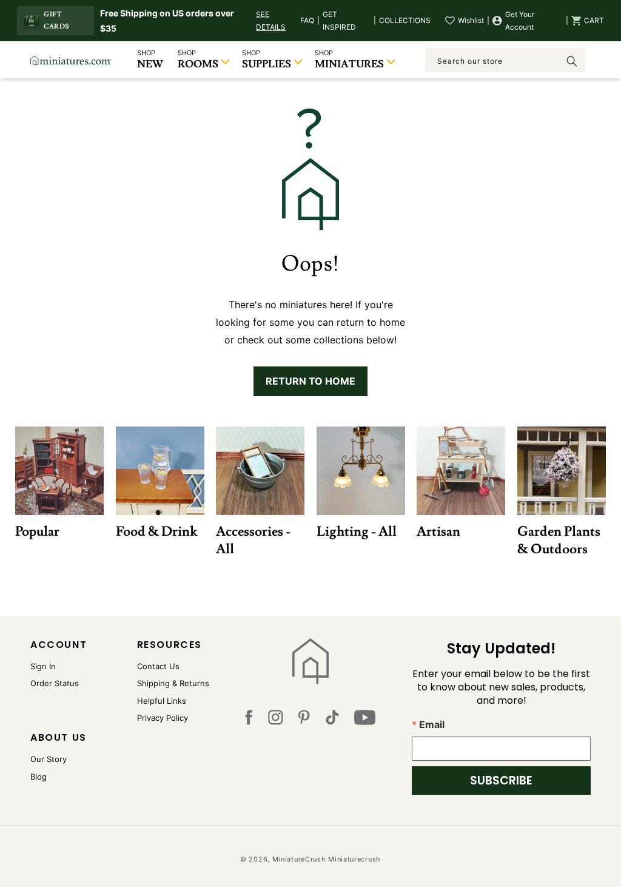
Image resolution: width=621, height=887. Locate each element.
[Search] (572, 61)
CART (594, 20)
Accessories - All (253, 540)
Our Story (48, 759)
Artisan (438, 532)
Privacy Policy (162, 718)
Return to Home (310, 381)
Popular (37, 532)
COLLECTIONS (405, 20)
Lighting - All (357, 532)
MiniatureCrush (299, 859)
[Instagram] (275, 720)
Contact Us (158, 666)
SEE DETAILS (271, 21)
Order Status (54, 683)
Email (432, 724)
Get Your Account (519, 21)
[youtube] (364, 720)
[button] (587, 20)
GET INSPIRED (339, 21)
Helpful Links (161, 701)
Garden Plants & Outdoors (558, 540)
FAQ (307, 20)
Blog (38, 776)
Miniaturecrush (354, 859)
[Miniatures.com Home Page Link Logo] (310, 661)
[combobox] (505, 60)
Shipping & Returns (173, 683)
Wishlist (471, 20)
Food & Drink (156, 532)
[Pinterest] (304, 720)
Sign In (43, 666)
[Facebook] (248, 720)
